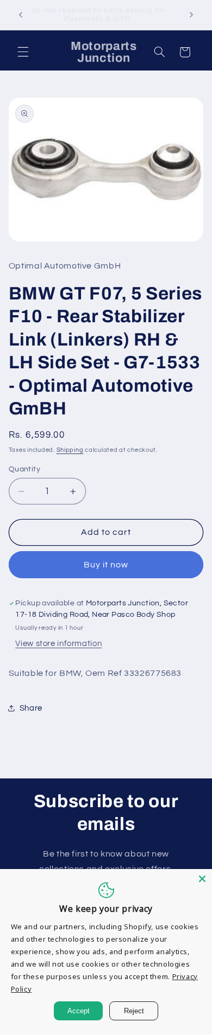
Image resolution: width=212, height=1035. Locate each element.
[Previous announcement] (21, 15)
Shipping (70, 450)
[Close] (202, 878)
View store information (58, 644)
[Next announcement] (191, 15)
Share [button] (31, 708)
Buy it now (106, 564)
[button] (22, 52)
